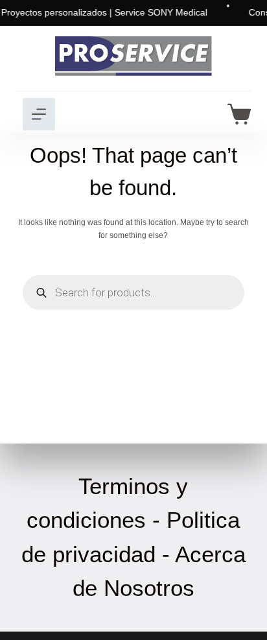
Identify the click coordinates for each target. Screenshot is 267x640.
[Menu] (39, 114)
